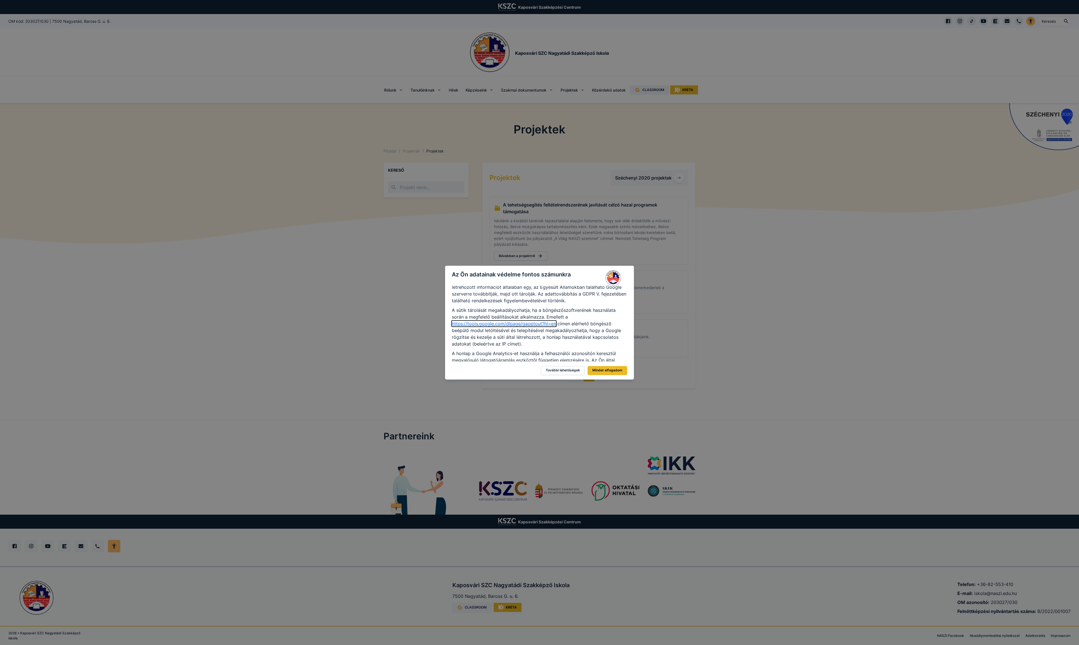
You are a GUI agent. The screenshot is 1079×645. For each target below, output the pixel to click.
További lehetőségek (563, 370)
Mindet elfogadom (607, 370)
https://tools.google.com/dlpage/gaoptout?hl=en (504, 323)
